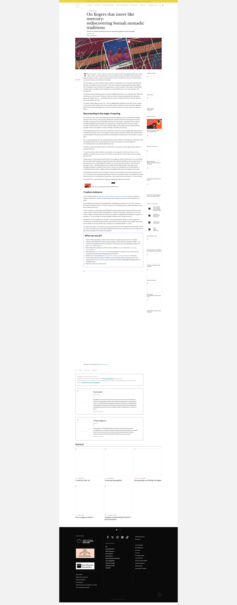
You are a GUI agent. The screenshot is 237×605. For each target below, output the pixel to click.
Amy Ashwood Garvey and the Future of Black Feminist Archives (157, 208)
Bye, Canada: (154, 295)
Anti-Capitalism (110, 561)
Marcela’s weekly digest (141, 560)
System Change (110, 563)
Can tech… (137, 552)
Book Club (137, 539)
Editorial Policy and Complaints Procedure (86, 585)
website (91, 245)
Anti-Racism (109, 556)
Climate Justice (110, 565)
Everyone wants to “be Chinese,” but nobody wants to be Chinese (154, 250)
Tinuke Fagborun (93, 35)
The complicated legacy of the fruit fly (154, 179)
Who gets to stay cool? (152, 146)
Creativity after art (82, 480)
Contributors (152, 5)
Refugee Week (139, 565)
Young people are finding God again (147, 480)
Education (97, 5)
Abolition (108, 568)
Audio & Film (134, 5)
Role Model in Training (140, 568)
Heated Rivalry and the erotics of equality (154, 311)
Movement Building (108, 5)
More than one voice (151, 280)
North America (110, 551)
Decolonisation (110, 549)
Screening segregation (113, 480)
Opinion (136, 478)
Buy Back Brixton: (154, 163)
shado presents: (150, 109)
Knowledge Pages (139, 555)
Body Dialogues (139, 547)
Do (87, 11)
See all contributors (98, 411)
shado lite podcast (140, 536)
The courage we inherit (84, 517)
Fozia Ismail (91, 33)
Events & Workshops (122, 5)
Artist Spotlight (139, 545)
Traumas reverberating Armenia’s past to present (118, 518)
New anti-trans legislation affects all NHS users (105, 186)
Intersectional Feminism (113, 558)
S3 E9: (156, 229)
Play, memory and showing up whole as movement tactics (153, 195)
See (76, 478)
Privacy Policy (79, 582)
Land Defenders (139, 558)
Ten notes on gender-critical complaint (153, 265)
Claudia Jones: (156, 222)
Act (76, 515)
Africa (80, 370)
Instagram (98, 245)
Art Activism (87, 370)
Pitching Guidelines (80, 579)
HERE (104, 263)
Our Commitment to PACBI (82, 587)
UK (106, 546)
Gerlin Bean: (156, 215)
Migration (94, 370)
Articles (89, 5)
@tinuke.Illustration (103, 364)
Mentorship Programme (82, 577)
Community (143, 5)
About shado (79, 574)
